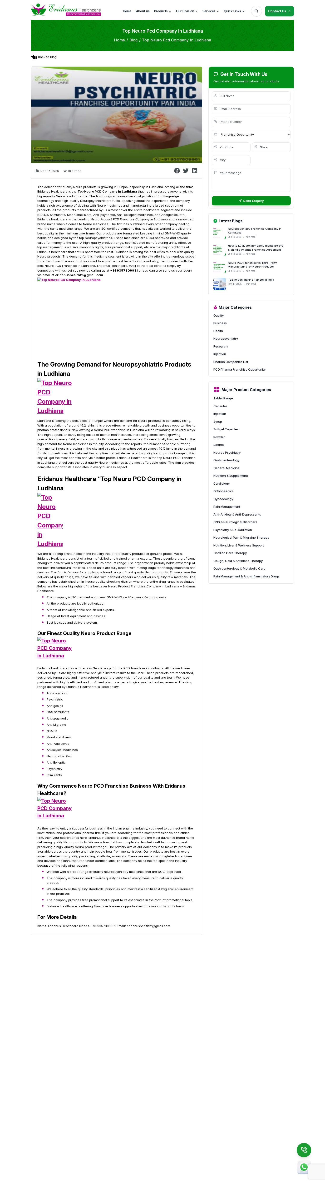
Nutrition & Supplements (231, 475)
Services (209, 11)
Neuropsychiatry (225, 338)
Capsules (220, 406)
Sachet (218, 445)
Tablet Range (223, 398)
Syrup (217, 421)
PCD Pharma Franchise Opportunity (239, 369)
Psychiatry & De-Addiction (232, 530)
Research (220, 346)
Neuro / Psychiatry (227, 452)
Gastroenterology (226, 460)
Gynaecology (223, 499)
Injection (219, 354)
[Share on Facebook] (177, 171)
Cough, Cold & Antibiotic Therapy (238, 561)
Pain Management (226, 506)
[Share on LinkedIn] (194, 171)
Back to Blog (47, 57)
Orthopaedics (223, 491)
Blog (133, 40)
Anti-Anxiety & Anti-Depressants (237, 514)
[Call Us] (304, 1150)
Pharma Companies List (230, 362)
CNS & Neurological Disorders (235, 522)
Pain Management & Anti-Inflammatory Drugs (246, 576)
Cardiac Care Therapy (230, 553)
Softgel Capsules (226, 429)
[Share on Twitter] (186, 171)
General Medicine (226, 468)
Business (220, 323)
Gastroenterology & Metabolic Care (239, 568)
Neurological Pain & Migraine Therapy (241, 537)
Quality (218, 315)
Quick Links (232, 11)
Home (119, 40)
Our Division (185, 11)
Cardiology (221, 483)
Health (218, 331)
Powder (219, 437)
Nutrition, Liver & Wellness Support (238, 545)
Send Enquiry (253, 201)
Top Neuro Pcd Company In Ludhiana (176, 40)
